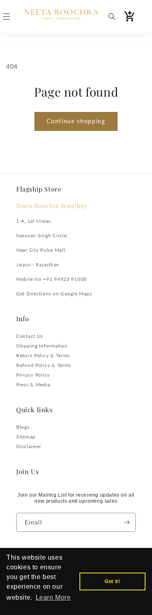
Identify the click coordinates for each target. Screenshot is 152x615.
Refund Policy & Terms (43, 365)
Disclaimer (28, 446)
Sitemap (26, 437)
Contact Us (29, 336)
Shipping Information (41, 346)
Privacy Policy (33, 375)
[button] (6, 16)
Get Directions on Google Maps (54, 294)
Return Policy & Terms (43, 355)
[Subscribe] (126, 522)
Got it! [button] (112, 581)
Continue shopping (76, 121)
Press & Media (33, 384)
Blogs (23, 427)
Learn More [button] (53, 597)
